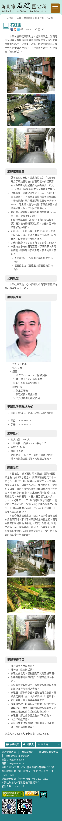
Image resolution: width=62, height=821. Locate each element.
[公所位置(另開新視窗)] (32, 793)
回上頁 (44, 744)
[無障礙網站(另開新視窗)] (13, 793)
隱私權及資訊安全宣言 (17, 756)
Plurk (15, 29)
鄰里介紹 (39, 18)
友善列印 (22, 29)
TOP (57, 744)
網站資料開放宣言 (48, 752)
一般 (39, 29)
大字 (42, 29)
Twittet (18, 29)
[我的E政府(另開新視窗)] (43, 794)
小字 (35, 29)
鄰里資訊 (28, 18)
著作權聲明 (27, 752)
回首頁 (30, 744)
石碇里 (50, 18)
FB (11, 29)
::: (3, 18)
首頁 (19, 18)
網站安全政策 (9, 752)
